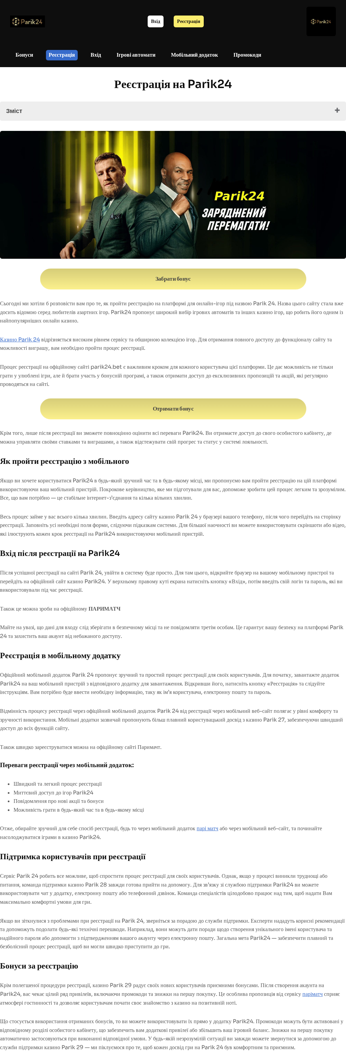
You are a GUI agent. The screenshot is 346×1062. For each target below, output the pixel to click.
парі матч (207, 828)
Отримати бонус (173, 408)
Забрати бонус (173, 279)
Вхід (155, 21)
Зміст (14, 111)
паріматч (312, 994)
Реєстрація (188, 21)
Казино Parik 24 (20, 339)
